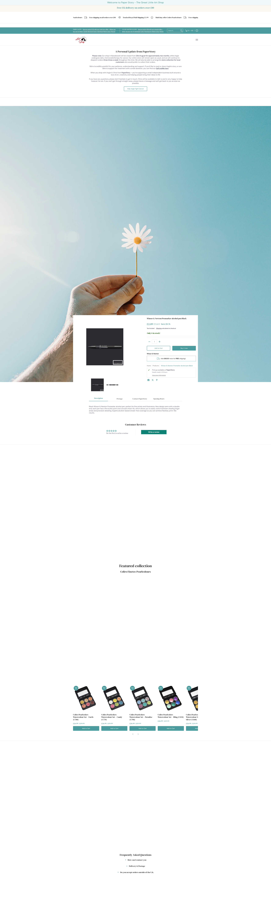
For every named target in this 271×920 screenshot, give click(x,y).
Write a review (153, 432)
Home (149, 366)
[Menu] (196, 40)
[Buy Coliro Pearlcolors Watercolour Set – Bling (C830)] (171, 698)
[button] (148, 380)
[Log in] (197, 30)
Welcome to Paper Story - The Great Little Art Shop (135, 2)
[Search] (181, 30)
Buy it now (184, 348)
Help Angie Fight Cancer (135, 89)
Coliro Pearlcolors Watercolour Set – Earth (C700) (83, 717)
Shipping (159, 328)
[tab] (98, 399)
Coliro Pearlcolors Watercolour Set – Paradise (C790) (140, 717)
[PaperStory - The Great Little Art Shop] (81, 40)
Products (156, 366)
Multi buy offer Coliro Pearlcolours (143, 17)
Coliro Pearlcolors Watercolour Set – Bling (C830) (171, 715)
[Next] (133, 346)
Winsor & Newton (153, 354)
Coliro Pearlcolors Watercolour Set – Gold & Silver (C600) (196, 717)
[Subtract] (149, 341)
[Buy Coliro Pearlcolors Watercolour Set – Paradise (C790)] (142, 698)
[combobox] (173, 30)
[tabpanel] (135, 408)
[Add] (159, 341)
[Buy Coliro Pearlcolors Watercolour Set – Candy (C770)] (114, 698)
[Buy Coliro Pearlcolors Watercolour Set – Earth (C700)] (86, 698)
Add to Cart (159, 348)
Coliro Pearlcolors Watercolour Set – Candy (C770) (111, 717)
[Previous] (76, 346)
